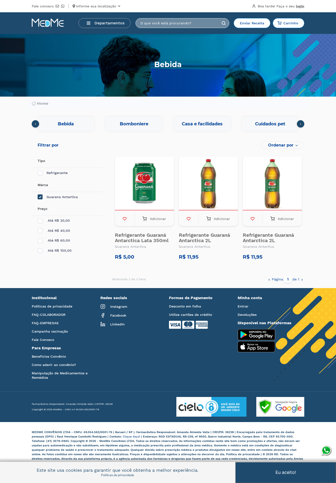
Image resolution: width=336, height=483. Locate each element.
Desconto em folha (185, 306)
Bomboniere (134, 124)
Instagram (118, 306)
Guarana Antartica (62, 197)
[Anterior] (269, 279)
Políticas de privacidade (52, 306)
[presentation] (35, 124)
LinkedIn (117, 324)
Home (42, 103)
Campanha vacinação (50, 331)
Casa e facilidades (202, 124)
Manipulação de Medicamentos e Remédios (60, 375)
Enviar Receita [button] (252, 23)
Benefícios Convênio (49, 356)
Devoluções (247, 315)
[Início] (48, 23)
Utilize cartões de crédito (190, 315)
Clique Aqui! (132, 436)
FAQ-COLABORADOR (48, 315)
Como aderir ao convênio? (54, 365)
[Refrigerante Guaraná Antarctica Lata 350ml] (144, 183)
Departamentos (109, 23)
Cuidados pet (270, 124)
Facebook (118, 315)
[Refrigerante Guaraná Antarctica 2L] (208, 183)
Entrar (243, 306)
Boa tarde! (281, 6)
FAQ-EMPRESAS (45, 323)
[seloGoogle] (275, 407)
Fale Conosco (43, 340)
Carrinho (290, 23)
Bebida (66, 124)
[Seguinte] (302, 279)
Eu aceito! (285, 472)
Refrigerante (57, 173)
